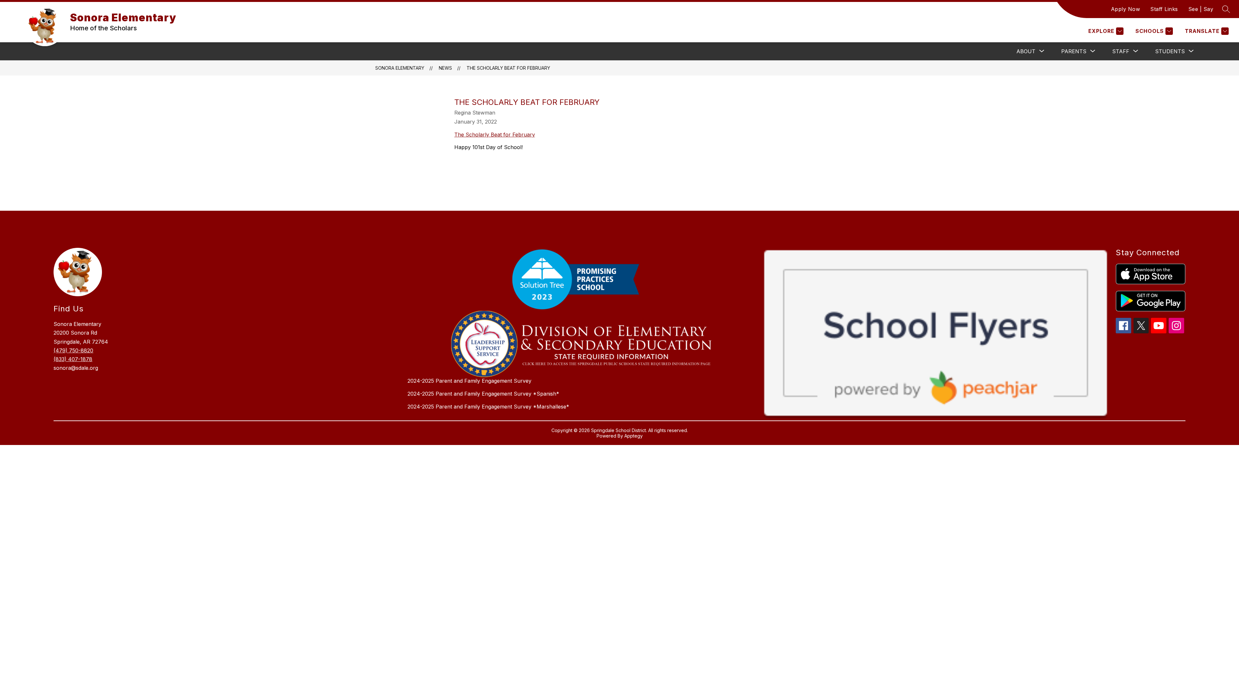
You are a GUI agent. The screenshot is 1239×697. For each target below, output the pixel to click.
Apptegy (633, 436)
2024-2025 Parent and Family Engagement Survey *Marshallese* (488, 406)
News (445, 68)
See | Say (1201, 9)
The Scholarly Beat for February (508, 68)
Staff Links (1164, 9)
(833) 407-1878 (73, 359)
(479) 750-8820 (73, 350)
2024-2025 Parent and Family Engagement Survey (469, 381)
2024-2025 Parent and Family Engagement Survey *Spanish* (483, 393)
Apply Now (1125, 9)
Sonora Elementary (399, 68)
